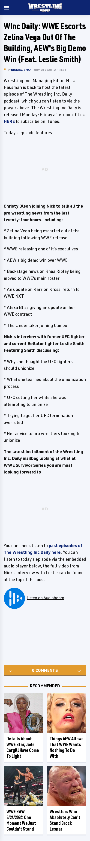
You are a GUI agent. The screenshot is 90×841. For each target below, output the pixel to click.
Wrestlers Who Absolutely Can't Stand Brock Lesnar (65, 820)
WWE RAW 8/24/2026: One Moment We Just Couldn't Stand (21, 820)
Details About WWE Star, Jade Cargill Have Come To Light (22, 747)
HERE (9, 121)
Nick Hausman (21, 70)
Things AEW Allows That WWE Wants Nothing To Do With (67, 747)
